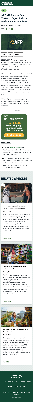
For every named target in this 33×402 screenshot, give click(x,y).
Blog (3, 10)
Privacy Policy (16, 397)
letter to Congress (15, 148)
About (4, 382)
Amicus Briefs (12, 387)
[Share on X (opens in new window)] (9, 29)
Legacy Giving (26, 382)
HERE (24, 161)
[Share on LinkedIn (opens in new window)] (12, 29)
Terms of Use (13, 382)
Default (18, 54)
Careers (23, 387)
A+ (4, 54)
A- (10, 54)
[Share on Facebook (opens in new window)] (7, 29)
